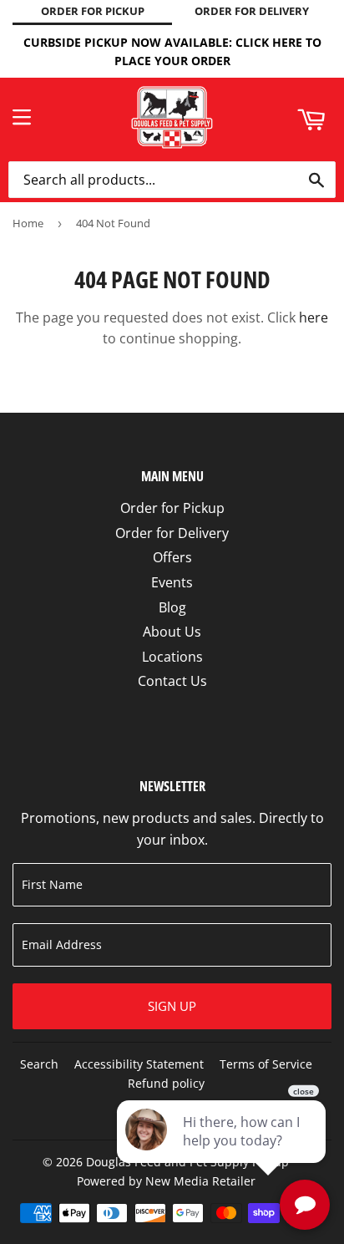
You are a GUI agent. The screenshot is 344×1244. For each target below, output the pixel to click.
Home (28, 223)
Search (39, 1064)
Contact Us (172, 681)
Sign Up (172, 1006)
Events (172, 582)
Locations (172, 656)
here (313, 317)
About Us (172, 631)
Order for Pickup (172, 508)
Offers (172, 557)
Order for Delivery (172, 533)
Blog (172, 607)
